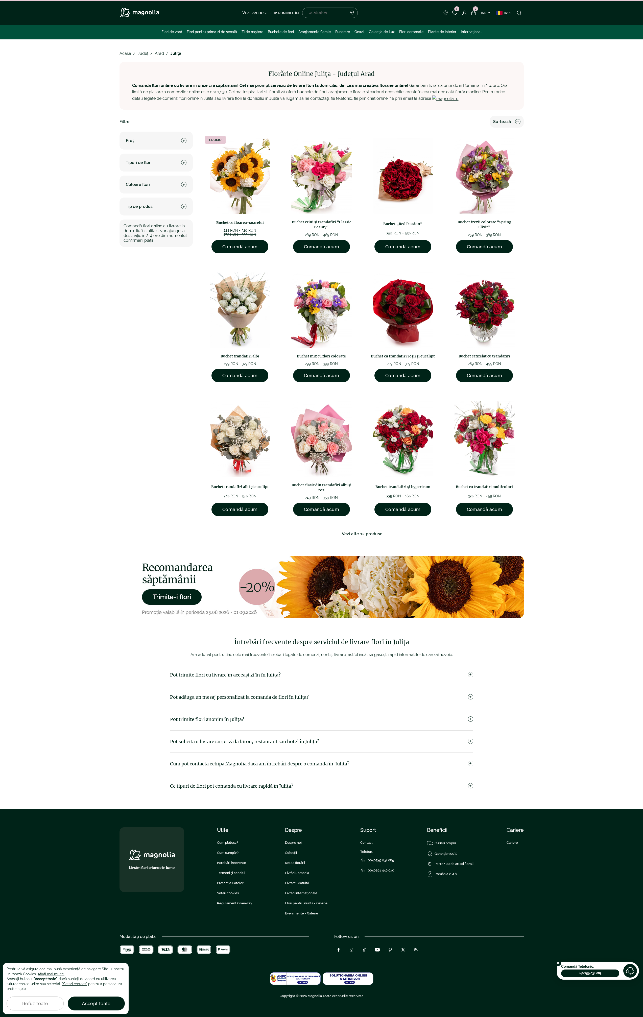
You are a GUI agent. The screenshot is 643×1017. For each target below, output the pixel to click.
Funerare (342, 32)
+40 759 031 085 (590, 973)
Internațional (471, 32)
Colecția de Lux (382, 32)
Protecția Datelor (230, 883)
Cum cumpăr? (228, 853)
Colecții (291, 853)
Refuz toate (35, 1003)
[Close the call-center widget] (558, 963)
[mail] (445, 98)
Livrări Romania (297, 873)
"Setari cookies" (74, 984)
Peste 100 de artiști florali (454, 864)
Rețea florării (295, 863)
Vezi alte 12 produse (362, 533)
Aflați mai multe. (51, 974)
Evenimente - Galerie (301, 913)
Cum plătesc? (227, 842)
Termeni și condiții (231, 873)
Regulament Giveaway (234, 903)
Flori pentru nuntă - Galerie (306, 903)
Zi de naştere (252, 32)
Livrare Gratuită (297, 883)
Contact (366, 842)
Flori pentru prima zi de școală (212, 32)
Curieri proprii (445, 843)
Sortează (502, 121)
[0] (455, 12)
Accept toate (96, 1003)
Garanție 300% (446, 854)
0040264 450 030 (381, 870)
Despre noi (293, 842)
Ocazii (359, 32)
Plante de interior (442, 32)
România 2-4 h (446, 874)
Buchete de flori (281, 32)
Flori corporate (411, 32)
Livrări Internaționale (301, 893)
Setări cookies (228, 893)
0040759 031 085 (381, 860)
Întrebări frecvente (231, 863)
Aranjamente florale (314, 32)
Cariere (512, 842)
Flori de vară (171, 32)
